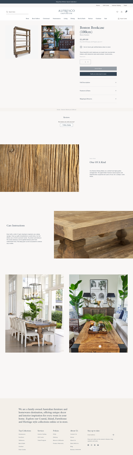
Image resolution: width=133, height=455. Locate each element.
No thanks (81, 239)
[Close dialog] (94, 214)
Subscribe (81, 236)
